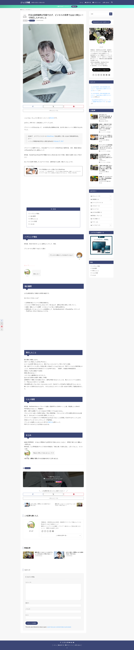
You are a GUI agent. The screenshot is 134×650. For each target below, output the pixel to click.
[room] (101, 75)
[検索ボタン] (112, 2)
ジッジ (31, 531)
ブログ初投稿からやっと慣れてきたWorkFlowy (52, 169)
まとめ (32, 224)
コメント (28, 582)
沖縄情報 (95, 199)
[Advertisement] (53, 191)
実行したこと (34, 218)
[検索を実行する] (110, 13)
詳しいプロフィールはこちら (101, 69)
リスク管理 (34, 221)
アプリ (95, 222)
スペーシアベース (97, 202)
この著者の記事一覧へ (61, 535)
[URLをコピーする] (2, 329)
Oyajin (109, 101)
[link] (42, 531)
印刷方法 (50, 422)
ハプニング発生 (35, 213)
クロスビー (95, 205)
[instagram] (50, 531)
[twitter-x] (48, 531)
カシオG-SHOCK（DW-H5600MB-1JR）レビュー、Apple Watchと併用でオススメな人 (101, 88)
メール (27, 609)
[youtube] (53, 531)
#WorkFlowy (50, 136)
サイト (27, 615)
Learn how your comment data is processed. (59, 627)
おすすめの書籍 (97, 212)
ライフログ (32, 20)
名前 (27, 603)
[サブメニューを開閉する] (110, 196)
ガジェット (96, 196)
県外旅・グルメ (97, 215)
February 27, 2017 (59, 141)
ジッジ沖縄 (25, 2)
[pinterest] (104, 75)
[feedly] (71, 642)
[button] (33, 106)
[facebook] (45, 531)
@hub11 (51, 118)
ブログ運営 (95, 218)
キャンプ (95, 209)
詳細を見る (74, 6)
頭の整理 (33, 216)
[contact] (109, 75)
